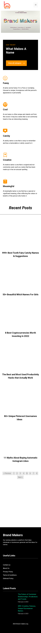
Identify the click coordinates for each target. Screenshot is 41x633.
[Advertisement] (20, 504)
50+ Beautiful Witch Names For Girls (20, 294)
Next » (20, 477)
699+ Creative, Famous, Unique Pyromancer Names (27, 608)
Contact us (6, 565)
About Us (6, 568)
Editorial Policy (8, 578)
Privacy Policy (8, 572)
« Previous (7, 473)
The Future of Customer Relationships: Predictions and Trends (28, 596)
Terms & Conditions (10, 575)
